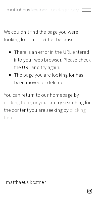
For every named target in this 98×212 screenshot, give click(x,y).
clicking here (17, 102)
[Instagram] (89, 191)
